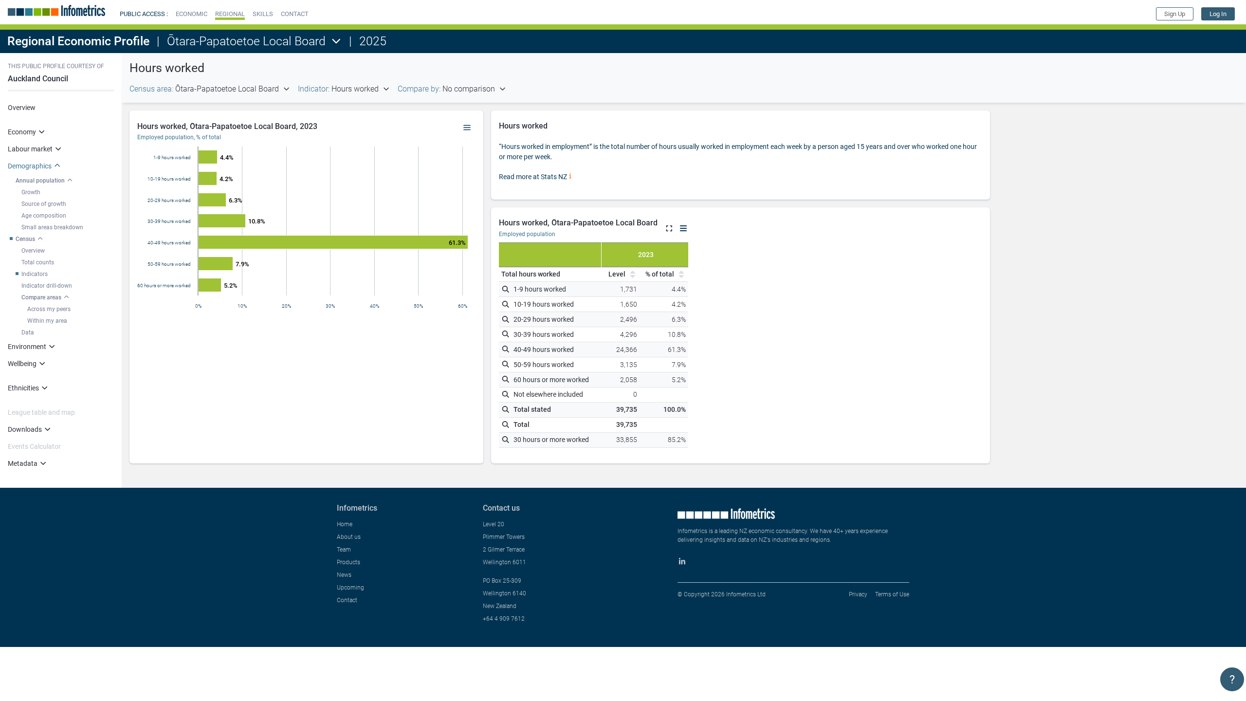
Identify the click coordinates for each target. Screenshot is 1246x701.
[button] (191, 14)
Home (344, 524)
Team (344, 549)
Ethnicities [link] (23, 388)
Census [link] (25, 239)
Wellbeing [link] (22, 364)
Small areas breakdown (52, 227)
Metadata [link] (22, 463)
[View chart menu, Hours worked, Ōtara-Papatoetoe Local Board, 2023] (467, 128)
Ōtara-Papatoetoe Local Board (246, 41)
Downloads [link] (25, 429)
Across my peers (49, 309)
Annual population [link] (40, 180)
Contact (347, 600)
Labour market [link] (30, 149)
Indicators (34, 274)
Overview (22, 107)
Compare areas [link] (41, 297)
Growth (30, 192)
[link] (1218, 14)
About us (349, 537)
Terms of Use (892, 594)
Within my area (47, 320)
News (344, 575)
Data (27, 332)
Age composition (43, 215)
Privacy (858, 594)
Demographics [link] (30, 166)
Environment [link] (27, 346)
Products (348, 562)
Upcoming (350, 587)
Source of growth (43, 204)
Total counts (37, 262)
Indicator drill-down (46, 285)
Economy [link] (22, 132)
